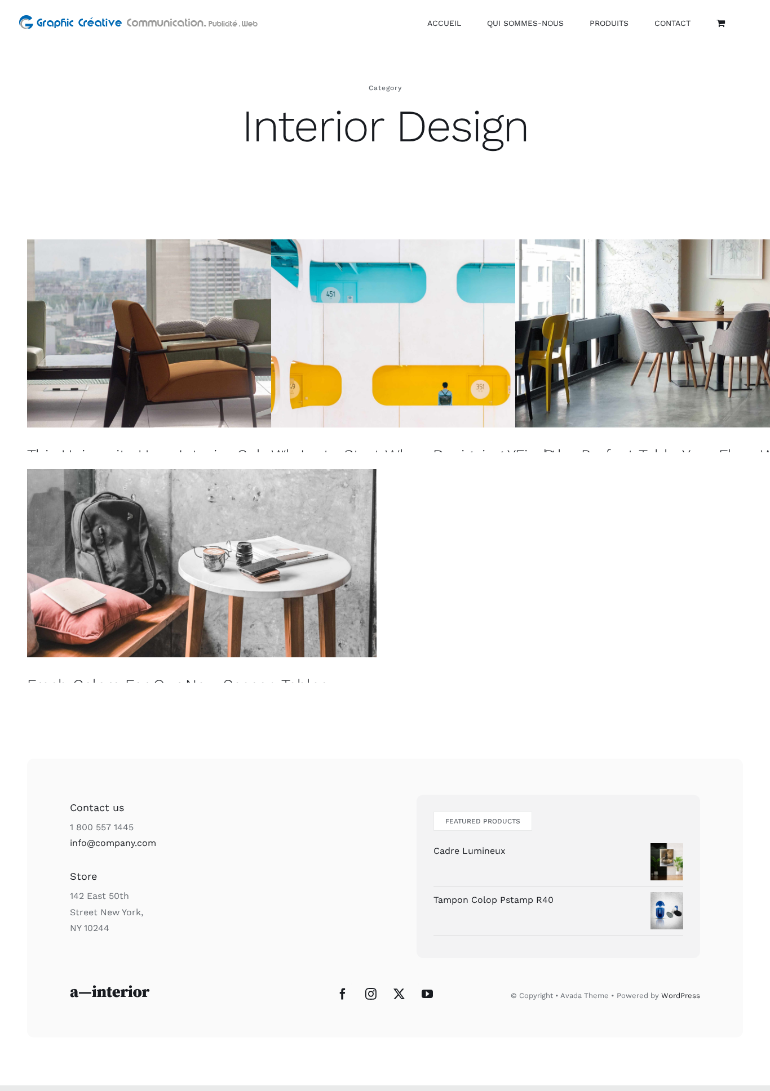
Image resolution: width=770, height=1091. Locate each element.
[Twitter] (399, 994)
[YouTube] (427, 994)
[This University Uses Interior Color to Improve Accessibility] (202, 333)
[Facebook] (342, 994)
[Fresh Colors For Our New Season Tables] (202, 563)
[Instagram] (371, 994)
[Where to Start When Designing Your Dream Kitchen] (446, 333)
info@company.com (113, 843)
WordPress (680, 995)
